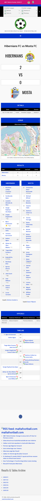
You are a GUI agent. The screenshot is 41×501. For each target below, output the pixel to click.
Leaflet (23, 155)
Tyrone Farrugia (28, 219)
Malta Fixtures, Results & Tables (14, 31)
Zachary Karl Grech (9, 234)
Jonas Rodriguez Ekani (29, 254)
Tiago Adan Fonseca (9, 251)
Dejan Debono (28, 276)
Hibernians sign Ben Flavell (11, 451)
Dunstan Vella (8, 230)
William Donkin (28, 293)
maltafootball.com (12, 432)
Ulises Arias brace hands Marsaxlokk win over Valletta (19, 440)
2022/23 (5, 482)
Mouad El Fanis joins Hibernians (12, 464)
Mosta (4, 175)
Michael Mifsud (28, 197)
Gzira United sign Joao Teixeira (12, 448)
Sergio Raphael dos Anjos (8, 210)
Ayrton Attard (8, 268)
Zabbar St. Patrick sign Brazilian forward (15, 454)
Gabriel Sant (28, 267)
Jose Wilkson (8, 280)
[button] (20, 139)
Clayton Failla (28, 207)
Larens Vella (28, 283)
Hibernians (5, 172)
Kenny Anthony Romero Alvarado (28, 237)
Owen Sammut (28, 271)
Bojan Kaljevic (28, 246)
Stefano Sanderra (12, 300)
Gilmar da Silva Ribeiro (9, 372)
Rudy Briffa (9, 257)
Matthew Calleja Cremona (8, 189)
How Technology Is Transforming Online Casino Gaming (19, 461)
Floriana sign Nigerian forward (12, 446)
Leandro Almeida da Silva (9, 203)
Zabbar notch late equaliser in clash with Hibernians (19, 443)
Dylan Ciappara (28, 260)
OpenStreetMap (32, 155)
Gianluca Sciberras (29, 212)
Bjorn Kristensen (9, 223)
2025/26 (5, 490)
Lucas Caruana (8, 294)
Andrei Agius (7, 239)
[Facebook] (20, 416)
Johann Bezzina (28, 202)
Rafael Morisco (28, 230)
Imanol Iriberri (8, 287)
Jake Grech (9, 274)
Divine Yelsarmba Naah (29, 224)
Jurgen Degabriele (9, 216)
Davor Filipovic (31, 302)
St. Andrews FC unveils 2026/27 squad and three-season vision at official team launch (20, 457)
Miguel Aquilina (28, 288)
